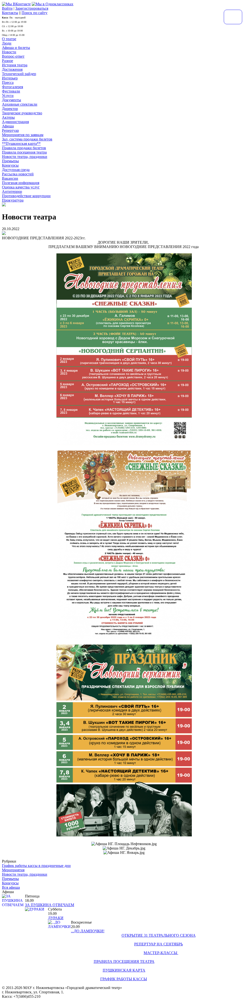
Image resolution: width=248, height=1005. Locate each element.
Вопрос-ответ (13, 56)
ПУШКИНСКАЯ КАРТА (124, 970)
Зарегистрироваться (31, 8)
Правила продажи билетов (24, 148)
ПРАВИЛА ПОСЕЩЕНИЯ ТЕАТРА (124, 961)
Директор (10, 109)
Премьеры (10, 161)
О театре (9, 39)
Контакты (10, 13)
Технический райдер (19, 74)
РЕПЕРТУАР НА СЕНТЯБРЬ (158, 944)
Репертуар (10, 130)
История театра (14, 65)
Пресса (8, 82)
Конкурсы (10, 165)
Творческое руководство (22, 113)
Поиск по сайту (34, 13)
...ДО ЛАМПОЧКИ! (87, 931)
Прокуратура (12, 200)
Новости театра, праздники (24, 157)
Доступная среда (16, 170)
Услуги (8, 95)
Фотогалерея (12, 87)
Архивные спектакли (19, 104)
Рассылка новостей (18, 174)
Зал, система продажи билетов (27, 139)
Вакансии (10, 178)
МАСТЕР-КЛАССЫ (161, 953)
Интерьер (10, 78)
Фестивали (11, 91)
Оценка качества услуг (21, 187)
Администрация (15, 122)
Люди (6, 43)
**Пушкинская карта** (21, 143)
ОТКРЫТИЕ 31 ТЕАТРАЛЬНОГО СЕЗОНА (159, 935)
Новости (9, 52)
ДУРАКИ (55, 918)
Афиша (8, 126)
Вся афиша (11, 887)
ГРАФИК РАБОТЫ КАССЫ (123, 979)
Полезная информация (20, 183)
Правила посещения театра (24, 152)
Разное (7, 61)
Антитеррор (12, 191)
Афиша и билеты (16, 48)
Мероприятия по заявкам (22, 135)
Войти (7, 8)
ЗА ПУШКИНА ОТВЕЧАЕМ (49, 905)
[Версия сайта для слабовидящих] (233, 17)
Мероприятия (13, 870)
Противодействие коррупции (26, 196)
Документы (11, 100)
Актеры (8, 117)
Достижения (12, 69)
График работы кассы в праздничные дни (36, 866)
